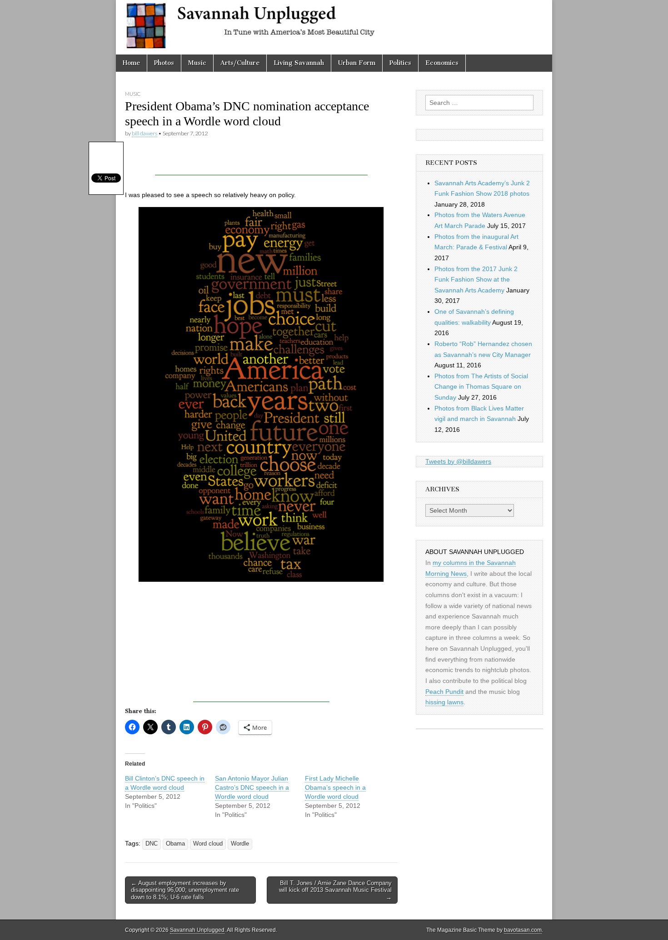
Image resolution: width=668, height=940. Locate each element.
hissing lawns (444, 702)
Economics (442, 63)
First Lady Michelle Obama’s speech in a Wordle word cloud (335, 787)
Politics (400, 63)
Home (131, 63)
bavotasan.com (523, 930)
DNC (151, 844)
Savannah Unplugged (197, 930)
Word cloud (208, 844)
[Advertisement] (261, 161)
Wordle (240, 844)
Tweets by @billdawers (458, 461)
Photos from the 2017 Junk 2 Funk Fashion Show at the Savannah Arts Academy (476, 279)
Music (197, 63)
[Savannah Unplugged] (334, 27)
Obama (175, 844)
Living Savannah (299, 63)
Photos (164, 63)
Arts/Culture (239, 63)
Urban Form (356, 63)
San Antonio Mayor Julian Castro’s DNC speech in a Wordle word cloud (252, 787)
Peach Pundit (444, 691)
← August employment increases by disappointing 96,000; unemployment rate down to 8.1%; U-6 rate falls (185, 890)
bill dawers (144, 133)
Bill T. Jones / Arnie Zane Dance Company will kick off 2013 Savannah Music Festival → (335, 890)
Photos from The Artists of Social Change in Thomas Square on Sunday (481, 386)
